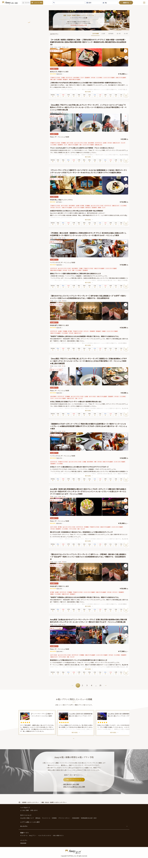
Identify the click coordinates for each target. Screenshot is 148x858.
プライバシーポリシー (64, 818)
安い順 (126, 33)
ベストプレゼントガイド (44, 835)
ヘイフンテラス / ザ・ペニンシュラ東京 (62, 262)
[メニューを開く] (144, 2)
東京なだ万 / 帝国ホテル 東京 (59, 72)
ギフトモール (23, 835)
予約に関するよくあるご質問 (71, 784)
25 (100, 685)
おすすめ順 (96, 33)
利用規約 (54, 818)
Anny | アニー (32, 835)
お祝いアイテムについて (73, 780)
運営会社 (37, 818)
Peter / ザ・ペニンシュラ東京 (59, 137)
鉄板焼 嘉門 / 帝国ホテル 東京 (59, 325)
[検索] (126, 2)
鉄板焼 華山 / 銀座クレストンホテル (61, 200)
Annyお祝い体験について (27, 818)
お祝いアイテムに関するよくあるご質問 (74, 787)
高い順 (118, 33)
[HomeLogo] (74, 851)
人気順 (103, 33)
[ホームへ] (10, 2)
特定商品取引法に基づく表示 (89, 818)
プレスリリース (46, 818)
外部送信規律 (75, 818)
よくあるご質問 (24, 810)
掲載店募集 (23, 843)
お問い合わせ (34, 810)
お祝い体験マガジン (58, 835)
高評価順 (110, 33)
